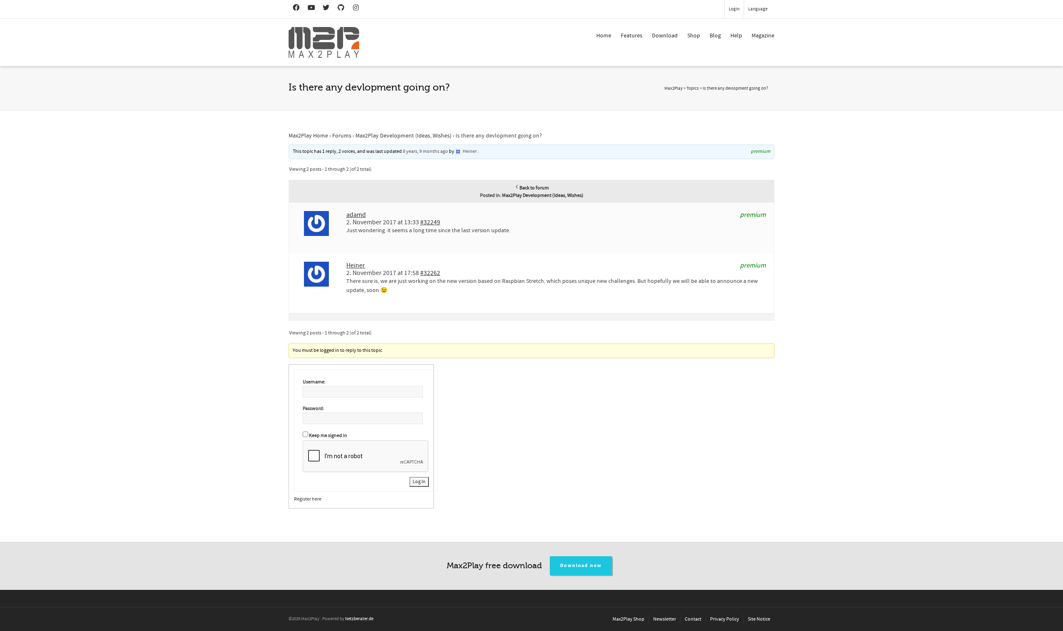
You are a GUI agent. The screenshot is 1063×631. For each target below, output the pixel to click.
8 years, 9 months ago (425, 151)
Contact (693, 619)
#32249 (430, 222)
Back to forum (534, 188)
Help (736, 35)
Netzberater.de (359, 619)
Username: (314, 382)
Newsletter (664, 619)
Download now (581, 565)
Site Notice (759, 619)
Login (734, 9)
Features (631, 35)
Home (603, 35)
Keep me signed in (328, 435)
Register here (307, 499)
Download (665, 35)
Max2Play (673, 88)
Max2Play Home (308, 136)
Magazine (763, 35)
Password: (313, 408)
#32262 (430, 273)
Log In (419, 482)
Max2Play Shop (628, 619)
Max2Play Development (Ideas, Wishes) (403, 136)
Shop (693, 35)
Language (757, 9)
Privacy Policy (724, 619)
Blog (715, 35)
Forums (341, 136)
